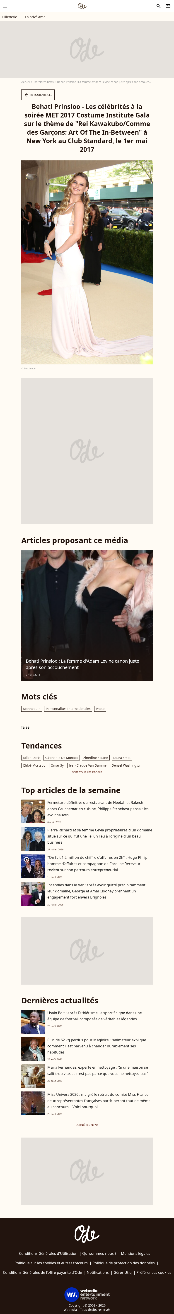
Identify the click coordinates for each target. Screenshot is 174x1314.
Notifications (98, 1272)
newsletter (168, 6)
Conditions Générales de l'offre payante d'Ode (42, 1272)
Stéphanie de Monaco (61, 758)
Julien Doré (31, 758)
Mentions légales (135, 1253)
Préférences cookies (153, 1272)
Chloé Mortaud (34, 765)
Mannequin (32, 708)
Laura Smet (121, 758)
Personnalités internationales (68, 708)
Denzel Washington (126, 765)
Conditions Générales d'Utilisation (48, 1253)
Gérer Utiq (123, 1272)
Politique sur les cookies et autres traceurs (51, 1262)
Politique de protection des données (123, 1262)
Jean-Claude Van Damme (87, 765)
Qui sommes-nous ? (99, 1253)
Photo (100, 708)
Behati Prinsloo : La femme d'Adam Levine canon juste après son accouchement (107, 82)
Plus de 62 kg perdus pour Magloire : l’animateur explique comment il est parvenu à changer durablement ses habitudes (96, 1046)
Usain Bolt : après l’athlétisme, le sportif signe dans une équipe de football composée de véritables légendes (94, 1015)
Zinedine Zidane (95, 758)
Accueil (25, 82)
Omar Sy (57, 765)
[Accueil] (82, 6)
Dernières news (44, 82)
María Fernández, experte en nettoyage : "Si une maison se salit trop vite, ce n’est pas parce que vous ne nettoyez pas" (97, 1070)
